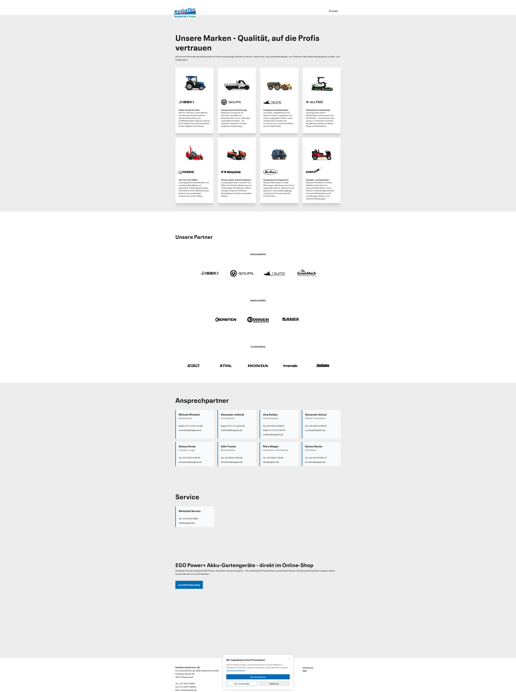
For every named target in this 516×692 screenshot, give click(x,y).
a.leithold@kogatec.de (231, 430)
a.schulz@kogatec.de (315, 430)
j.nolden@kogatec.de (273, 434)
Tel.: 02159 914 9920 (273, 425)
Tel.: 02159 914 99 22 (316, 425)
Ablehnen (274, 683)
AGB (304, 670)
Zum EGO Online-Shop (189, 584)
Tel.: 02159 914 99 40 (189, 457)
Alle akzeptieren (258, 676)
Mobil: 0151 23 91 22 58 (191, 425)
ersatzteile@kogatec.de (190, 461)
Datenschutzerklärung (235, 670)
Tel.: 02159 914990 (188, 518)
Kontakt (333, 11)
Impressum (307, 667)
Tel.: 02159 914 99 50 (231, 457)
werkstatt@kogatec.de (232, 461)
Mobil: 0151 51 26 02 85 (233, 425)
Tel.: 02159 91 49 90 (273, 457)
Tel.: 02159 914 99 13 (316, 457)
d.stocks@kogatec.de (315, 461)
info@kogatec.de (271, 461)
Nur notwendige (241, 683)
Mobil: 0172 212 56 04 (274, 430)
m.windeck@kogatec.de (190, 430)
